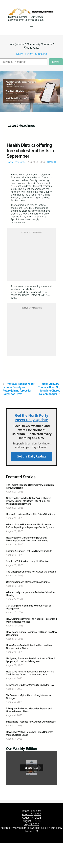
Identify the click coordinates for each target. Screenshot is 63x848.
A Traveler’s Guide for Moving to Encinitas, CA (30, 684)
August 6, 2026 (31, 821)
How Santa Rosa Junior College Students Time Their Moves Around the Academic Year (30, 673)
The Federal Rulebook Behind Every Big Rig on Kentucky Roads (30, 486)
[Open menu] (32, 27)
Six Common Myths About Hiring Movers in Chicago (28, 697)
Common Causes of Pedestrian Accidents (28, 581)
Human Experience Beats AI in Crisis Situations (30, 514)
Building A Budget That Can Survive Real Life (29, 550)
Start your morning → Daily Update (26, 16)
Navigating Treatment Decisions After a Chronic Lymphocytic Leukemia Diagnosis (31, 660)
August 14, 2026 (31, 817)
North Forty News (16, 162)
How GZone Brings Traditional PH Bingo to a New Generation (31, 633)
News (19, 53)
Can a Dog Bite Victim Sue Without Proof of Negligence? (28, 607)
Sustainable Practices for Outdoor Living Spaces (31, 721)
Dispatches (51, 162)
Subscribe (41, 53)
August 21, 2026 (31, 814)
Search (55, 61)
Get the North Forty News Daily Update (31, 417)
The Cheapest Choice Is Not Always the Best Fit (31, 571)
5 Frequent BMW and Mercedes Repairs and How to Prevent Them (29, 710)
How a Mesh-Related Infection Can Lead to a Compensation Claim (29, 646)
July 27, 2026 (31, 824)
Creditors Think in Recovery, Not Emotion (27, 561)
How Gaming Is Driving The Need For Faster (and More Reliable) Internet (31, 620)
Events (29, 53)
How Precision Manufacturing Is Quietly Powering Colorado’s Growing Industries (27, 539)
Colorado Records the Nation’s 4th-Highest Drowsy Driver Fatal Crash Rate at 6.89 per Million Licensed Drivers (28, 501)
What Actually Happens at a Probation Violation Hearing (30, 594)
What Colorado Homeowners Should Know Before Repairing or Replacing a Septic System (30, 526)
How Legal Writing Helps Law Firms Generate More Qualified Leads (29, 733)
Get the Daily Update (31, 456)
